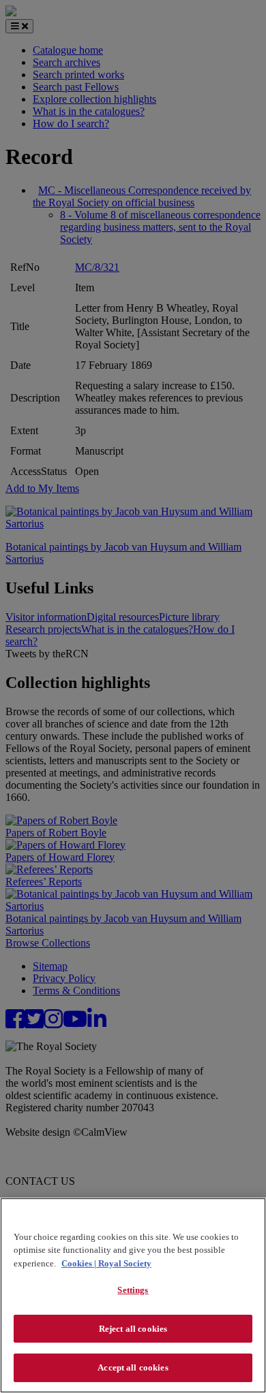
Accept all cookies (133, 1367)
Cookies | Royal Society (106, 1263)
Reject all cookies (133, 1329)
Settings (132, 1290)
